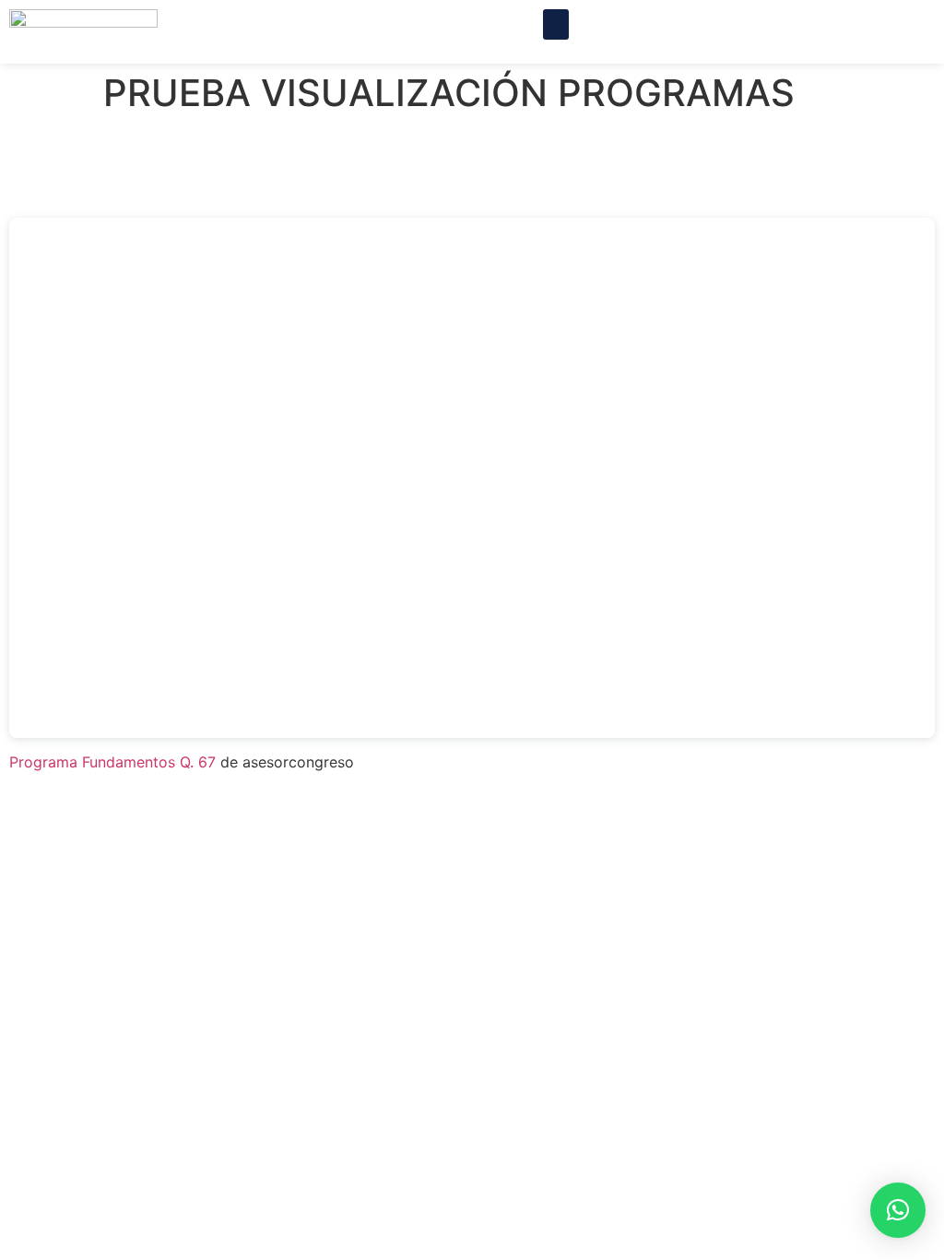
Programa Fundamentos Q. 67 (112, 762)
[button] (556, 24)
